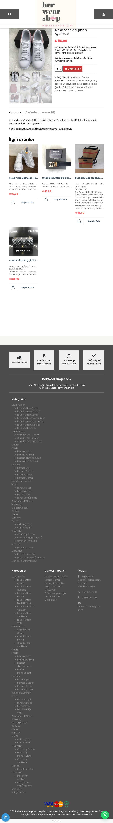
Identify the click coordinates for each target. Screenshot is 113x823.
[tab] (15, 112)
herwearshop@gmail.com (89, 608)
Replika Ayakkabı (79, 83)
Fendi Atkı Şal (24, 487)
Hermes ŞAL (23, 468)
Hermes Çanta (25, 477)
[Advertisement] (56, 312)
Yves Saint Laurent (21, 481)
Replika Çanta (52, 580)
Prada (15, 448)
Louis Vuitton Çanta (27, 408)
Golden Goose (20, 507)
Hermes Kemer (25, 474)
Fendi (14, 484)
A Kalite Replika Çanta (56, 576)
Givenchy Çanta (26, 534)
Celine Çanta (24, 524)
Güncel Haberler (55, 570)
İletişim (82, 570)
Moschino (17, 550)
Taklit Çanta (69, 87)
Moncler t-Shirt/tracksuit (24, 560)
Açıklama (15, 112)
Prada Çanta (24, 451)
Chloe (15, 514)
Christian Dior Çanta (28, 434)
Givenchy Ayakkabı (27, 541)
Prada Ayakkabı (25, 454)
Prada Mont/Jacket (27, 461)
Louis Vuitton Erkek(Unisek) (31, 418)
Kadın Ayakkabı (73, 80)
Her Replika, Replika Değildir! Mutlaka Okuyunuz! (55, 586)
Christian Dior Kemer (28, 438)
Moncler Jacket (25, 547)
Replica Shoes (62, 83)
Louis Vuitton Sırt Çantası (30, 421)
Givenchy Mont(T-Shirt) (29, 537)
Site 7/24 (56, 820)
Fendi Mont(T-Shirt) (27, 497)
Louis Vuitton (18, 404)
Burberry (16, 517)
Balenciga (17, 504)
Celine (15, 521)
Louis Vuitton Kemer (27, 414)
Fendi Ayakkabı (25, 491)
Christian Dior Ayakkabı (29, 441)
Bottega (16, 511)
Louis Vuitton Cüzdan (28, 411)
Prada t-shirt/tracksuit (29, 458)
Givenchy (17, 531)
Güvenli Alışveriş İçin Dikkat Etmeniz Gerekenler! (55, 596)
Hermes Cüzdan (25, 471)
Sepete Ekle (74, 68)
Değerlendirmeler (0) (40, 112)
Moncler (16, 544)
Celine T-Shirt (24, 527)
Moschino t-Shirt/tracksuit (31, 557)
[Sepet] (5, 817)
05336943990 (89, 592)
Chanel (15, 444)
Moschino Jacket (26, 554)
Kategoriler (19, 399)
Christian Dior (19, 431)
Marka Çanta (89, 80)
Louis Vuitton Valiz (26, 428)
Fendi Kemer (23, 494)
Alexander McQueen (78, 77)
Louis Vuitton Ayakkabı (29, 424)
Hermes (16, 464)
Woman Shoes (85, 87)
